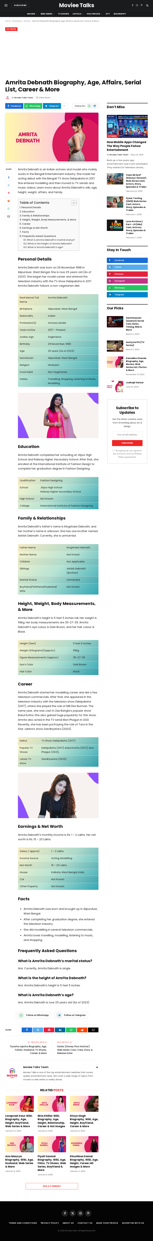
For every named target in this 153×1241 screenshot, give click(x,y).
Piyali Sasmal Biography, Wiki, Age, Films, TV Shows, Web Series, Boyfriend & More (52, 1163)
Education (28, 211)
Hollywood (93, 14)
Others (112, 136)
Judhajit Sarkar (135, 382)
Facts (25, 232)
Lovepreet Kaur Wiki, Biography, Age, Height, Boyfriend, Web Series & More (19, 1121)
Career (26, 224)
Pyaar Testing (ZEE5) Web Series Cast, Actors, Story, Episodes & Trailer (136, 204)
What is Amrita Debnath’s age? (45, 247)
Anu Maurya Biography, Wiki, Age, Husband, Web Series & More (19, 1161)
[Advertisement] (76, 54)
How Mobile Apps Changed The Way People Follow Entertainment (126, 146)
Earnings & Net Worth (35, 228)
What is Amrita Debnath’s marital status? (51, 239)
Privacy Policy (50, 1223)
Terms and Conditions (23, 1223)
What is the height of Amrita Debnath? (49, 243)
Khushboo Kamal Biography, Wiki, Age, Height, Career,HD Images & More (84, 1161)
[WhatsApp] (8, 208)
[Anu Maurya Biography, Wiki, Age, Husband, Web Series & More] (19, 1144)
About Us (68, 1223)
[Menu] (5, 5)
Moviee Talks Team (23, 97)
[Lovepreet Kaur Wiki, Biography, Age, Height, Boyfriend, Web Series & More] (19, 1104)
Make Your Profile (107, 1223)
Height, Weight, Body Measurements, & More (49, 219)
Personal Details (31, 207)
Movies (31, 14)
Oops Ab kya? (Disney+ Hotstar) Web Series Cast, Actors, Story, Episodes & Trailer (136, 180)
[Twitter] (8, 185)
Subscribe (20, 5)
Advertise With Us (133, 1223)
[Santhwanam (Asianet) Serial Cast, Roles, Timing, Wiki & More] (115, 321)
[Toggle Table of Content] (72, 202)
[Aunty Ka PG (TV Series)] (115, 346)
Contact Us (85, 1223)
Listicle (77, 14)
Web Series (46, 14)
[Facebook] (8, 177)
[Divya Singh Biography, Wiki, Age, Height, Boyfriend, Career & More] (84, 1104)
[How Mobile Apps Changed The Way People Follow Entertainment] (127, 126)
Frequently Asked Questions (39, 236)
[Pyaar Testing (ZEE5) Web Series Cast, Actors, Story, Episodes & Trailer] (115, 202)
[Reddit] (8, 200)
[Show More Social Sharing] (64, 106)
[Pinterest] (8, 193)
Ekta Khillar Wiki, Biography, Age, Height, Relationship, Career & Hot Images (51, 1121)
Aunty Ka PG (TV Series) (135, 344)
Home (8, 21)
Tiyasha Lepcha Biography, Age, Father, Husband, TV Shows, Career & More (28, 1050)
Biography (120, 14)
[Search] (147, 5)
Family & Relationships (35, 215)
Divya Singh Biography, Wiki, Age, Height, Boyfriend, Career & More (84, 1121)
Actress (27, 21)
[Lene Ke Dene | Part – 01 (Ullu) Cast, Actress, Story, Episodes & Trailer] (115, 225)
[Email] (8, 216)
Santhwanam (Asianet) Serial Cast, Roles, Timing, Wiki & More (135, 323)
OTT (108, 14)
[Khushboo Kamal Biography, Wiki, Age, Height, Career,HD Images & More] (84, 1144)
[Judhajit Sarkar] (115, 386)
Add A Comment (52, 1186)
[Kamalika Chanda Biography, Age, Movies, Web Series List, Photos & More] (115, 362)
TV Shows (63, 14)
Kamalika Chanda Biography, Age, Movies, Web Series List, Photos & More (136, 364)
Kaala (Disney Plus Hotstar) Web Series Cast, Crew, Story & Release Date (75, 1050)
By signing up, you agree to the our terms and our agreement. (127, 453)
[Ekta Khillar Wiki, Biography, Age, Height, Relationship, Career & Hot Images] (52, 1104)
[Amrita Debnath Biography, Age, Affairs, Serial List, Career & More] (51, 160)
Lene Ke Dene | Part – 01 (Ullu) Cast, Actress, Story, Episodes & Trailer (136, 227)
